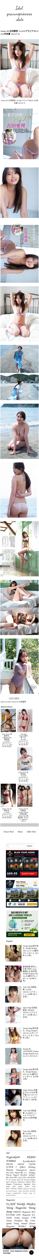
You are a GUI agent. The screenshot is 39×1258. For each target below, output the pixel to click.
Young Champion (14, 1220)
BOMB (32, 1226)
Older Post (31, 831)
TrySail (19, 1189)
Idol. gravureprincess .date (19, 13)
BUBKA (22, 1226)
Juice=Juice (10, 1173)
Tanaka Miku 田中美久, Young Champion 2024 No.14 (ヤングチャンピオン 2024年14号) (30, 1033)
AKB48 (31, 1157)
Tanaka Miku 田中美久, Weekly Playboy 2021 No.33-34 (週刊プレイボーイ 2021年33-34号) (30, 951)
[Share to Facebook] (16, 698)
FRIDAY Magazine (22, 1212)
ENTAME (10, 1215)
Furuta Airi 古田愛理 (18, 702)
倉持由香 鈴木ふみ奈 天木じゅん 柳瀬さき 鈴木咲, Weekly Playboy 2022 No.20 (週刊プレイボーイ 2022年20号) (30, 974)
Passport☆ (15, 1191)
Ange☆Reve (22, 1191)
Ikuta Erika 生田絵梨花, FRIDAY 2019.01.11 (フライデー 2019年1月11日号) (30, 1012)
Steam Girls (10, 1187)
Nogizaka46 (13, 1157)
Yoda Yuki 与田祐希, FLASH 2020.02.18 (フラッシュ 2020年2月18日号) (30, 1136)
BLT (33, 1212)
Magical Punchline (20, 1175)
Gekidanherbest (17, 1193)
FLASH (8, 702)
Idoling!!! (31, 1175)
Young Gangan (21, 1218)
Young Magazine (16, 1208)
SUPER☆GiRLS (15, 1167)
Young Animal (20, 1223)
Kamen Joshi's (23, 1187)
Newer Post (8, 831)
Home (20, 831)
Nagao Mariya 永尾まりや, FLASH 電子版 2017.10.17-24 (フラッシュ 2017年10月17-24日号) (30, 1095)
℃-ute (8, 1180)
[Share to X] (14, 698)
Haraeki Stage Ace (29, 1193)
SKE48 (20, 1164)
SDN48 (13, 1195)
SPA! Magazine (23, 1215)
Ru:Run (8, 1195)
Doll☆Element (11, 1189)
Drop (33, 1184)
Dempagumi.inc (21, 1170)
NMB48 (10, 1161)
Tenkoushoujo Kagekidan (21, 1184)
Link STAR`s (22, 1178)
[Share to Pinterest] (18, 698)
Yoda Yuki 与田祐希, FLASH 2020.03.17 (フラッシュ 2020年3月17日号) (30, 992)
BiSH (27, 1191)
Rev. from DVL (11, 1177)
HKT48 (9, 1164)
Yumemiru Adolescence (17, 1182)
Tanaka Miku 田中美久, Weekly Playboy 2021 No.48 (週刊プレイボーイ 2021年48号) (30, 1074)
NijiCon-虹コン (21, 1173)
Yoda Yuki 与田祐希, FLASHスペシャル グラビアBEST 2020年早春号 (30, 1115)
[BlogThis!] (12, 698)
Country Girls (15, 1180)
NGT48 (32, 1164)
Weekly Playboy (26, 1204)
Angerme (32, 1170)
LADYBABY (31, 1178)
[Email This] (10, 698)
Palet (10, 1191)
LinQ (33, 1187)
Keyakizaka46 (29, 1161)
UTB (33, 1218)
